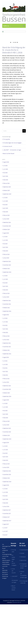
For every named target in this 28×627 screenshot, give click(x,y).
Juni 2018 (5, 492)
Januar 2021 (6, 382)
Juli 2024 (5, 236)
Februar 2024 (6, 254)
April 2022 (5, 329)
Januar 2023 (6, 297)
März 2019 (5, 460)
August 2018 (6, 485)
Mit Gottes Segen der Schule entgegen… (13, 143)
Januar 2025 (6, 219)
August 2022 (6, 314)
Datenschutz (22, 560)
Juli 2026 (5, 165)
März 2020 (5, 417)
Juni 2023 (5, 279)
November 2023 (7, 265)
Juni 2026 (5, 169)
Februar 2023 (6, 293)
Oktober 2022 (6, 307)
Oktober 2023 (6, 268)
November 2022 (7, 304)
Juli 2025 (5, 197)
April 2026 (5, 176)
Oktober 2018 (6, 478)
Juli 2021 (5, 361)
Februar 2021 (6, 378)
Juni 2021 (5, 364)
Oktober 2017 (6, 517)
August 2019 (6, 442)
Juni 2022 (5, 321)
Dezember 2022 (7, 300)
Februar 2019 (6, 464)
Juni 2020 (5, 407)
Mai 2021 (5, 368)
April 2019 (5, 456)
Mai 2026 (5, 172)
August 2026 (6, 162)
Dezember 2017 (7, 510)
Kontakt (22, 553)
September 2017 (7, 520)
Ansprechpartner (22, 549)
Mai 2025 (5, 204)
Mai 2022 (5, 325)
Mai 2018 (5, 495)
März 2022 (5, 332)
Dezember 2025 (7, 187)
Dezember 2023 (7, 261)
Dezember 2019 (7, 428)
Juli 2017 (5, 527)
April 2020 (5, 414)
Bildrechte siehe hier (17, 602)
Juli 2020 (5, 403)
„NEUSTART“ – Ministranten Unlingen (12, 150)
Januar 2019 (6, 467)
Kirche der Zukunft (7, 146)
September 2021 (7, 353)
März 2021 (5, 375)
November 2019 (7, 432)
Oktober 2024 (6, 229)
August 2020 (6, 400)
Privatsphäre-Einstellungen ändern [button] (22, 566)
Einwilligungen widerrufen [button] (22, 582)
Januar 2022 (6, 339)
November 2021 (7, 346)
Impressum (22, 557)
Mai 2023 (5, 282)
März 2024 (5, 250)
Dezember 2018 (7, 471)
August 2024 (6, 233)
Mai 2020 (5, 410)
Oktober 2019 (6, 435)
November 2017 (7, 513)
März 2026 (5, 179)
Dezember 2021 (7, 343)
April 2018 (5, 499)
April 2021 (5, 371)
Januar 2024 (6, 258)
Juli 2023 (5, 275)
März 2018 (5, 503)
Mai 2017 (5, 535)
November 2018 (7, 474)
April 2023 (5, 286)
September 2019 (7, 439)
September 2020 (7, 396)
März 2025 (5, 211)
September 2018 (7, 481)
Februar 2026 (6, 183)
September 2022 (7, 311)
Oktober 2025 (6, 190)
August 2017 (6, 524)
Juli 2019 (5, 446)
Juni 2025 (5, 201)
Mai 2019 (5, 453)
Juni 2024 (5, 240)
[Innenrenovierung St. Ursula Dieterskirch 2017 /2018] (14, 37)
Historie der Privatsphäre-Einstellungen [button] (22, 574)
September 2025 (7, 194)
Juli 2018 (5, 488)
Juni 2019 (5, 449)
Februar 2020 (6, 421)
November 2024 (7, 226)
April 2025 (5, 208)
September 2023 (7, 272)
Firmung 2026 (6, 139)
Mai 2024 (5, 243)
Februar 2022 (6, 336)
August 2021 (6, 357)
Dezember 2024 (7, 222)
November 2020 (7, 389)
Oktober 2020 (6, 393)
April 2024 (5, 247)
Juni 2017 (5, 531)
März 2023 (5, 290)
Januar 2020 (6, 424)
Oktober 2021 (6, 350)
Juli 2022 (5, 318)
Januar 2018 (6, 506)
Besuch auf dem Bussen (8, 153)
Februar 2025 (6, 215)
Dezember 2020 (7, 385)
